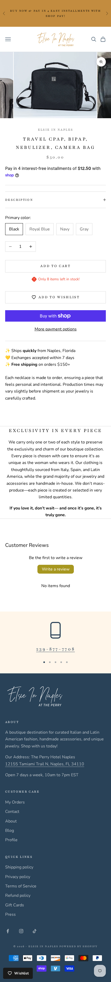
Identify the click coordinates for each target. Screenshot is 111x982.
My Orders (15, 802)
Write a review (55, 569)
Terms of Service (20, 886)
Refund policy (17, 895)
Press (10, 914)
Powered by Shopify (78, 946)
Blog (9, 830)
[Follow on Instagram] (21, 931)
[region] (55, 637)
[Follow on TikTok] (34, 931)
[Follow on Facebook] (7, 931)
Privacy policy (17, 877)
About (11, 821)
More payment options (56, 329)
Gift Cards (14, 905)
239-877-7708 (55, 649)
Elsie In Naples (55, 130)
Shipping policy (19, 867)
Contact (12, 811)
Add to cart (55, 266)
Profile (11, 840)
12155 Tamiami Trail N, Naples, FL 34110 (44, 764)
